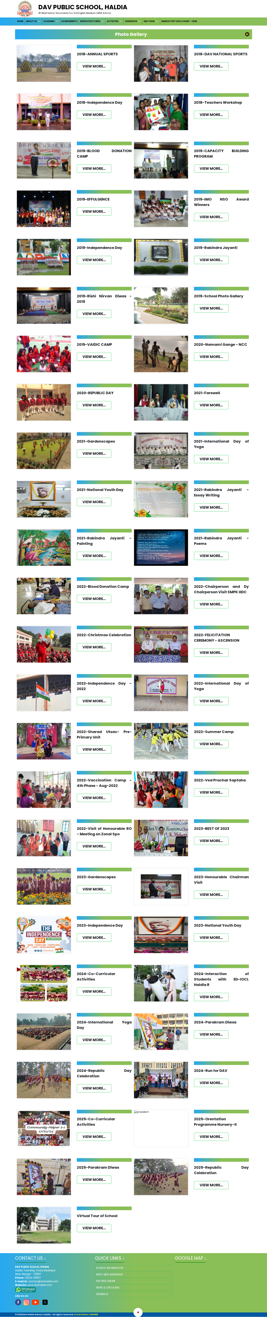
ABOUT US (31, 21)
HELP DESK (149, 21)
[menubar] (107, 21)
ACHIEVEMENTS (69, 21)
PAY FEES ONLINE (105, 1281)
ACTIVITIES (112, 21)
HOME (20, 21)
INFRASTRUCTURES (90, 21)
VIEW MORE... (94, 66)
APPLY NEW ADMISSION (109, 1274)
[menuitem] (20, 21)
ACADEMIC (49, 21)
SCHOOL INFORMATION (109, 1268)
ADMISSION (131, 21)
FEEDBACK (102, 1294)
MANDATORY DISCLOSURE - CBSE (179, 21)
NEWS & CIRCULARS (107, 1287)
